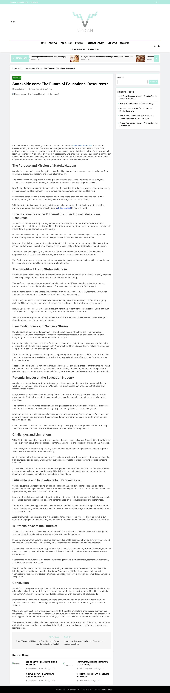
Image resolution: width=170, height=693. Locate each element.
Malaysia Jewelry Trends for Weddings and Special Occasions (89, 57)
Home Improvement (95, 43)
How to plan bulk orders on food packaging (31, 57)
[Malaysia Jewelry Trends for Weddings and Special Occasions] (57, 59)
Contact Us (93, 49)
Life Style (112, 43)
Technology (66, 43)
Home (43, 43)
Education (124, 43)
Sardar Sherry (33, 669)
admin (81, 681)
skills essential (64, 208)
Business (79, 43)
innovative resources (82, 145)
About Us (53, 43)
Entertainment (78, 49)
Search (120, 77)
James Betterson (20, 89)
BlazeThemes (108, 689)
